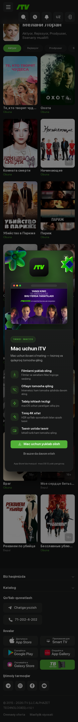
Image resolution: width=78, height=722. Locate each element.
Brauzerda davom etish (39, 453)
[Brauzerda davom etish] (66, 257)
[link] (39, 444)
